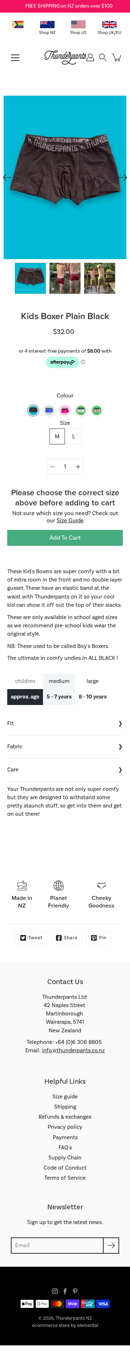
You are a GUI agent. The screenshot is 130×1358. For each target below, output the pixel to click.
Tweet (35, 938)
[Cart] (117, 57)
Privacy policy (65, 1127)
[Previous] (7, 177)
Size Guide (70, 520)
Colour (65, 395)
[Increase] (78, 467)
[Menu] (15, 57)
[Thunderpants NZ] (65, 57)
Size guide (65, 1096)
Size (65, 423)
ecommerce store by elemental (65, 1325)
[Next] (123, 177)
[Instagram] (55, 1291)
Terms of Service (65, 1177)
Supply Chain (65, 1157)
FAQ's (65, 1147)
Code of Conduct (65, 1167)
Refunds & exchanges (65, 1116)
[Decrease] (52, 467)
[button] (103, 57)
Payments (65, 1137)
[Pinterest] (75, 1291)
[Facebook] (65, 1291)
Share (71, 938)
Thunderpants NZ (74, 1318)
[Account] (90, 57)
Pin (103, 938)
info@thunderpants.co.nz (73, 1050)
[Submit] (111, 1245)
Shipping (65, 1106)
